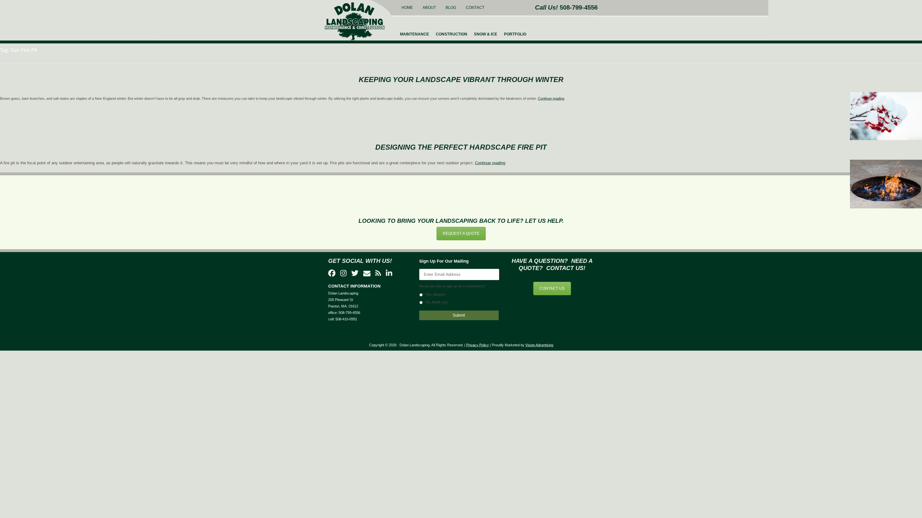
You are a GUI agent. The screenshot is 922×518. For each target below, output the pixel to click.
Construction (451, 34)
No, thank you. (436, 302)
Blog (451, 8)
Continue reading (551, 98)
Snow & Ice (485, 34)
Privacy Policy (477, 345)
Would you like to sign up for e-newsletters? (454, 286)
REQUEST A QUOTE (461, 233)
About (429, 8)
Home (407, 8)
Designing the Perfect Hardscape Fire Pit (461, 147)
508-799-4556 (579, 7)
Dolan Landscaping (355, 21)
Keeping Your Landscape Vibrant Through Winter (461, 79)
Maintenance (414, 34)
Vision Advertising (539, 345)
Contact (475, 8)
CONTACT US (552, 288)
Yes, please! (435, 294)
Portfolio (515, 34)
